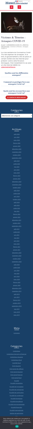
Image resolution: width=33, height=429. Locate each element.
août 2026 (17, 134)
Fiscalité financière (16, 407)
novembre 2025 (16, 152)
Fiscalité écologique (16, 398)
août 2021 (17, 229)
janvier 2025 (16, 179)
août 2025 (17, 161)
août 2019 (17, 294)
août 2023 (17, 202)
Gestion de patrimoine (16, 413)
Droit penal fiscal (16, 378)
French (20, 1)
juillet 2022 (16, 208)
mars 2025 (17, 173)
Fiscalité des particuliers (16, 392)
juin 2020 (16, 270)
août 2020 (17, 264)
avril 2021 (17, 241)
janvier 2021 (16, 250)
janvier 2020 (16, 285)
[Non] (31, 423)
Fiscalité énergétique (16, 401)
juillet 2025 (16, 164)
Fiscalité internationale (16, 410)
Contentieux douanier (16, 357)
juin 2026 (16, 137)
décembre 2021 (16, 220)
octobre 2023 (17, 199)
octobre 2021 (17, 223)
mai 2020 (16, 273)
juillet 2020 (16, 267)
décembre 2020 (16, 253)
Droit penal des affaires (16, 369)
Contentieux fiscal (16, 360)
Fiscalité (16, 381)
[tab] (11, 7)
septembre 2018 (16, 306)
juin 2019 (16, 297)
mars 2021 (17, 244)
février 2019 (16, 300)
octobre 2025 (17, 155)
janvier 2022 (16, 217)
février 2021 (16, 247)
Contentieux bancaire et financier (16, 354)
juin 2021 (16, 235)
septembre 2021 (16, 226)
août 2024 (17, 190)
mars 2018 (17, 312)
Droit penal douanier (16, 372)
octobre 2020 (17, 259)
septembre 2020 (16, 261)
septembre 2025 (16, 158)
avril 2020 (17, 276)
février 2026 (16, 143)
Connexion (17, 333)
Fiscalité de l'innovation (16, 387)
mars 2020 (17, 279)
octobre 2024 (17, 187)
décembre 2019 (16, 288)
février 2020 (16, 282)
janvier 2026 (16, 146)
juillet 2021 (16, 232)
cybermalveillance (8, 67)
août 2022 (17, 205)
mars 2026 (17, 140)
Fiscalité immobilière (16, 383)
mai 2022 (16, 211)
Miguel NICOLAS (16, 3)
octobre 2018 (17, 303)
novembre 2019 (16, 291)
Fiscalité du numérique (16, 395)
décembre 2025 (16, 149)
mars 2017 (17, 315)
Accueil (3, 45)
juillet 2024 (16, 193)
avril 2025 (17, 170)
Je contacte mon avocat (16, 97)
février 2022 (16, 214)
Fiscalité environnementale (16, 404)
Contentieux (16, 351)
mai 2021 (16, 238)
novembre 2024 (16, 184)
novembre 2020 (16, 256)
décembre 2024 (16, 181)
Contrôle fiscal (16, 363)
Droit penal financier (16, 375)
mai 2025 (16, 167)
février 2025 (16, 176)
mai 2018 (16, 309)
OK (17, 426)
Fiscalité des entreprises (16, 389)
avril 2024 (17, 196)
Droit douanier (16, 366)
